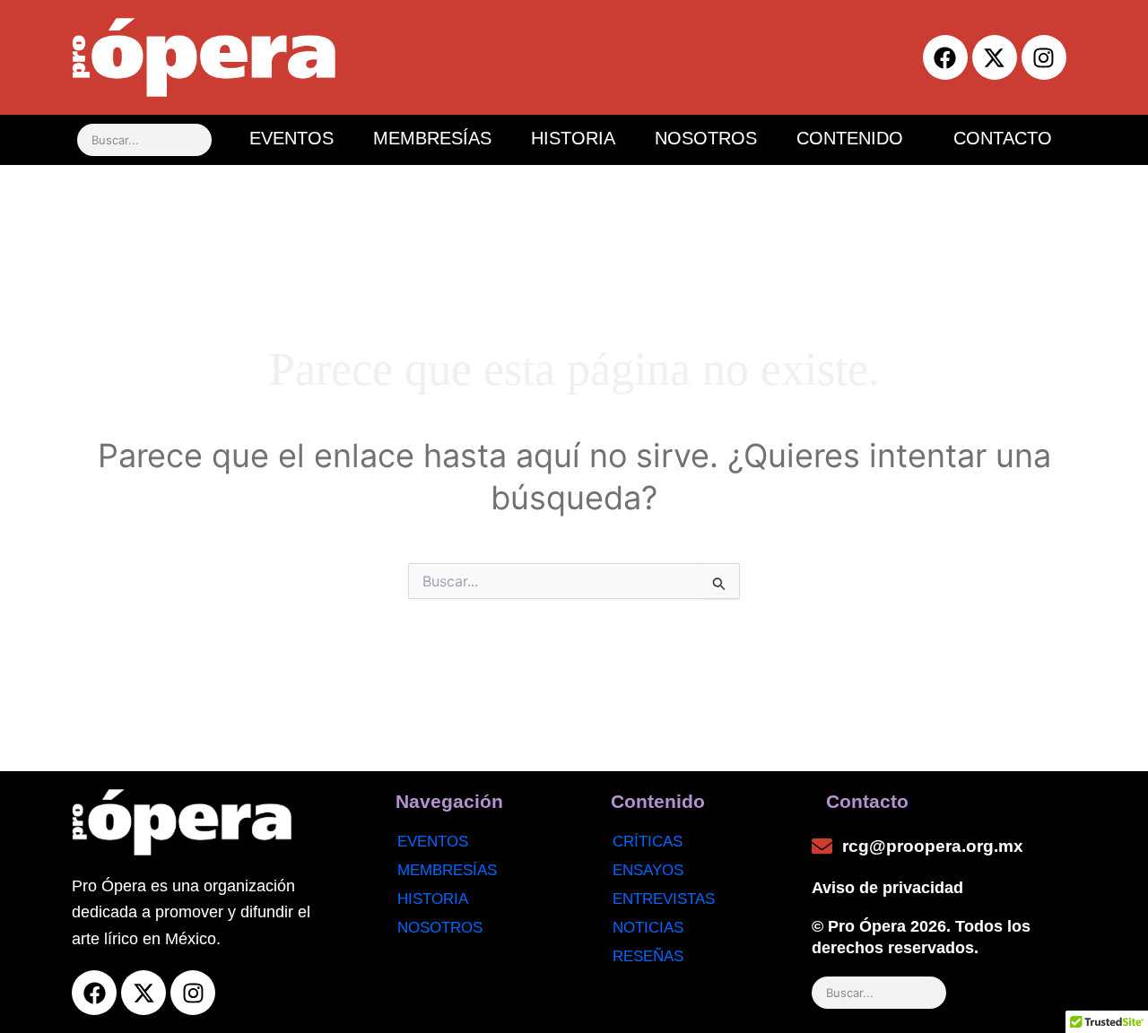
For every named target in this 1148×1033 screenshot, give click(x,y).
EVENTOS (291, 138)
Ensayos (648, 870)
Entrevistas (664, 898)
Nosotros (440, 927)
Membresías (447, 870)
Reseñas (648, 956)
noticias (648, 927)
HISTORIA (573, 138)
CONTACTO (1002, 138)
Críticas (648, 841)
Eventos (432, 841)
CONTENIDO (849, 138)
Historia (432, 898)
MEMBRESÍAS (432, 138)
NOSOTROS (706, 138)
